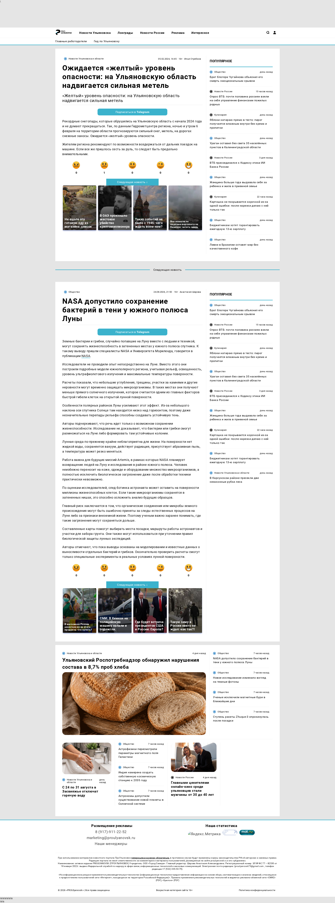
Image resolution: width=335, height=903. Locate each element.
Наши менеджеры (111, 844)
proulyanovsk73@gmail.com (249, 866)
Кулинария (220, 114)
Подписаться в (133, 112)
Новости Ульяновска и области (86, 58)
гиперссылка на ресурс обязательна (150, 858)
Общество (219, 72)
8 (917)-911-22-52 (111, 832)
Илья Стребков (192, 59)
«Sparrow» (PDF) (170, 880)
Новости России (223, 91)
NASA (85, 356)
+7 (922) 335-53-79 (172, 869)
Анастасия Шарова (190, 292)
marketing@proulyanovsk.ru (111, 838)
